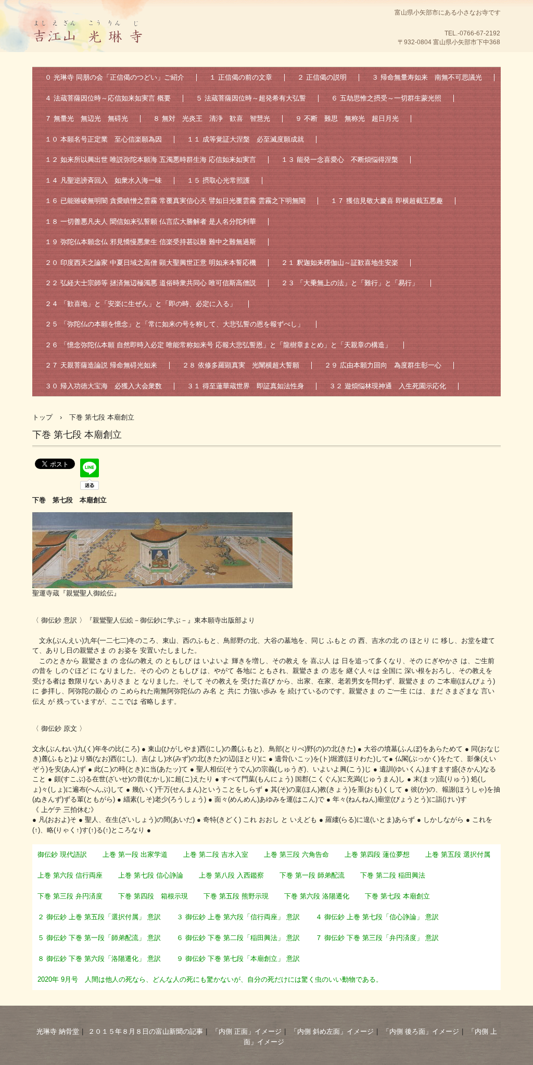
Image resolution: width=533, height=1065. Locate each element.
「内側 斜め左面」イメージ (332, 1031)
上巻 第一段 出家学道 (135, 854)
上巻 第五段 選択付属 (457, 854)
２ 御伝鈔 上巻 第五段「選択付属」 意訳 (99, 917)
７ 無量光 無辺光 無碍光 (86, 118)
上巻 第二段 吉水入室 (215, 854)
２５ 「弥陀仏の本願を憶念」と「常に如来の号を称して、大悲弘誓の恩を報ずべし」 (174, 324)
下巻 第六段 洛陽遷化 (316, 896)
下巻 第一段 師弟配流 (312, 875)
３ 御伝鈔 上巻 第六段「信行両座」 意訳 (238, 917)
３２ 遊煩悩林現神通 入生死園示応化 (387, 386)
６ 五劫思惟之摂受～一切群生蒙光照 (386, 98)
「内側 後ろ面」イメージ (421, 1031)
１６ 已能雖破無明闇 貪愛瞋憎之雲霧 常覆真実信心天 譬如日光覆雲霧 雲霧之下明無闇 (175, 201)
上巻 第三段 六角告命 (296, 854)
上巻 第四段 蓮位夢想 (377, 854)
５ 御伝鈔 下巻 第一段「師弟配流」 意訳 (99, 938)
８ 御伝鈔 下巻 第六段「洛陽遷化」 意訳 (99, 958)
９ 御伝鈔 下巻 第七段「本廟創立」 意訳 (238, 958)
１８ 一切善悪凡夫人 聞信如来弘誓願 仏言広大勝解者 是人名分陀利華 (150, 221)
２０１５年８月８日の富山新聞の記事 (145, 1031)
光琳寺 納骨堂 (57, 1031)
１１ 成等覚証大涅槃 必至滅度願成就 (245, 139)
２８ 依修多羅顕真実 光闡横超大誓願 (240, 365)
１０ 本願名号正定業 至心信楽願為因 (103, 139)
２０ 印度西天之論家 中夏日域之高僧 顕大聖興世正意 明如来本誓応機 (150, 263)
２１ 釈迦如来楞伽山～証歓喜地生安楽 (339, 263)
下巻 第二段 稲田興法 (392, 875)
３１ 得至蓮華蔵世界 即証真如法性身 (245, 386)
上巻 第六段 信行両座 (70, 875)
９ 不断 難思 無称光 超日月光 (347, 118)
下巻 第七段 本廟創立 (397, 896)
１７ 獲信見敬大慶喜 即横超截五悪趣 (387, 201)
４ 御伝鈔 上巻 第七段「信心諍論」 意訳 (377, 917)
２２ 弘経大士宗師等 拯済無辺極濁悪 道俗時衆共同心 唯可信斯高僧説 (150, 283)
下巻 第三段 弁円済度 (70, 896)
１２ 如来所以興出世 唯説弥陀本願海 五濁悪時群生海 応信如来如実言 (150, 159)
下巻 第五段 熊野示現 (236, 896)
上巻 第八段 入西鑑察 (231, 875)
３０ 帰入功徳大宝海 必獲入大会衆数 (103, 386)
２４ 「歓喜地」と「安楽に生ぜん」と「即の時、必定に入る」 (140, 304)
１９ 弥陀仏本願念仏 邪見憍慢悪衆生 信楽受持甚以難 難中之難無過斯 (150, 242)
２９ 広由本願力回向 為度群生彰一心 (382, 365)
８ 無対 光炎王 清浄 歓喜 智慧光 (211, 118)
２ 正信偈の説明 (322, 77)
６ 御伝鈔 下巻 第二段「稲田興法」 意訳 (238, 938)
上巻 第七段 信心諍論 (150, 875)
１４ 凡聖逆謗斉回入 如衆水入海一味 (103, 180)
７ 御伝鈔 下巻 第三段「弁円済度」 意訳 (377, 938)
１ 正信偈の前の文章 (240, 77)
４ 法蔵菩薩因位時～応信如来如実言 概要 (108, 98)
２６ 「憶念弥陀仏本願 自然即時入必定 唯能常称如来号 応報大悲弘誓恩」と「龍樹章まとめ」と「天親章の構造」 (218, 345)
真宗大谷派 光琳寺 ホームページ (89, 54)
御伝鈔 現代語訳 (62, 854)
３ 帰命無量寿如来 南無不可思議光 (427, 77)
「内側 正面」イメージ (247, 1031)
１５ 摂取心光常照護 (218, 180)
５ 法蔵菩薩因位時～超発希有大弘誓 (251, 98)
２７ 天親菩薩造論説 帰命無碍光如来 (101, 365)
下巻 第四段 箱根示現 (153, 896)
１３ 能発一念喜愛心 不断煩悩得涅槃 (339, 159)
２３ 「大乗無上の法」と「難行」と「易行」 (349, 283)
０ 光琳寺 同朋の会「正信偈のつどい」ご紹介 (114, 77)
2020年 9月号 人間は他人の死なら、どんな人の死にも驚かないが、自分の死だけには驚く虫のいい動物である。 (210, 979)
